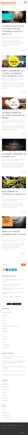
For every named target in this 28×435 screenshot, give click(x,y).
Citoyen (5, 38)
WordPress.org (6, 418)
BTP (4, 320)
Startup (4, 342)
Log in (4, 409)
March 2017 (5, 397)
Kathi (4, 357)
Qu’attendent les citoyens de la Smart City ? (14, 194)
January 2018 (6, 387)
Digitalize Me (8, 2)
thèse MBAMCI (18, 38)
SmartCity (13, 38)
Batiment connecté (7, 312)
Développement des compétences (11, 326)
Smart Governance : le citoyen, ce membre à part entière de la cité (12, 73)
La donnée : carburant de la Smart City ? (12, 296)
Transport (5, 347)
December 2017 (6, 389)
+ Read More (23, 50)
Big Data (5, 122)
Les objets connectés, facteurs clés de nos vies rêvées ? (13, 115)
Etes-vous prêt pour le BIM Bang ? (15, 375)
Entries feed (5, 412)
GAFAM (5, 241)
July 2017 (5, 392)
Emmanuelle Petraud (15, 37)
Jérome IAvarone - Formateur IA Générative (13, 361)
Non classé (15, 122)
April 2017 (5, 395)
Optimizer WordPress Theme (10, 428)
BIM (4, 318)
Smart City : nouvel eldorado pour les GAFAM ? (14, 234)
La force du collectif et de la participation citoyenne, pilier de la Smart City (12, 284)
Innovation (9, 38)
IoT (12, 122)
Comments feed (6, 415)
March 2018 (5, 384)
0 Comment (23, 37)
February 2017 (6, 400)
